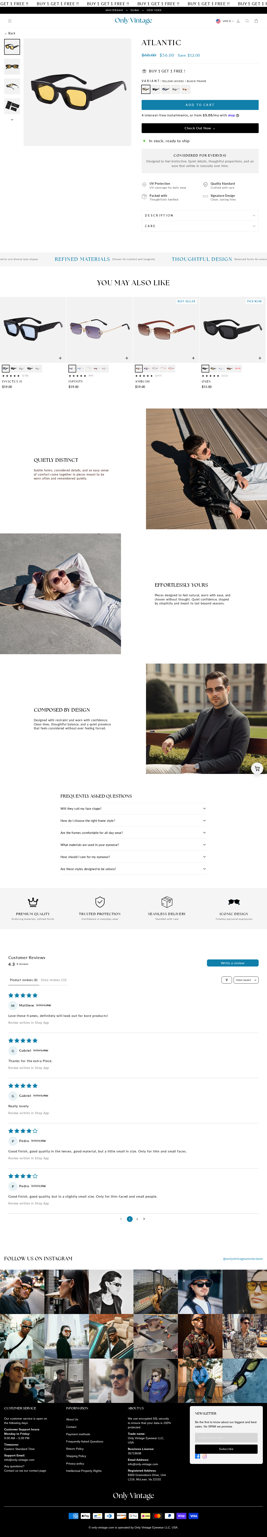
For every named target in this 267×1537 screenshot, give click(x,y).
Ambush (142, 381)
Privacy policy (75, 1463)
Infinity (76, 381)
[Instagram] (204, 1456)
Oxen (206, 381)
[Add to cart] (60, 358)
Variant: (174, 81)
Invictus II (12, 381)
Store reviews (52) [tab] (54, 980)
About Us (72, 1419)
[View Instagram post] (22, 1292)
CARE (150, 226)
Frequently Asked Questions (84, 1441)
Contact (71, 1427)
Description (159, 215)
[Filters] (227, 980)
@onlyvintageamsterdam (243, 1258)
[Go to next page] (145, 1219)
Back (9, 33)
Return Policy (75, 1448)
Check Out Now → (200, 128)
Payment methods (78, 1434)
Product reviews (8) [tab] (24, 980)
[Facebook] (197, 1456)
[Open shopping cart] (257, 768)
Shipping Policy (76, 1456)
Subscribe (226, 1449)
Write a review (233, 963)
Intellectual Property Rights (84, 1470)
